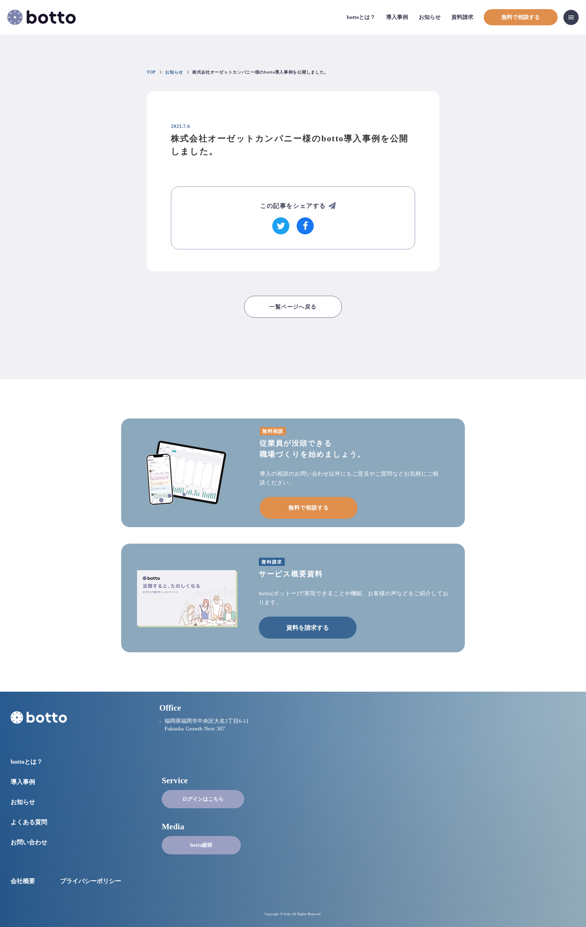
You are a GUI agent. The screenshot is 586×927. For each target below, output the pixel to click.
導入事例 (397, 17)
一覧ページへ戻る (293, 307)
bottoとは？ (361, 17)
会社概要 (23, 881)
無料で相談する (308, 508)
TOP (151, 72)
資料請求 (462, 17)
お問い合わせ (29, 842)
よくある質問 (29, 822)
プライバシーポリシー (90, 881)
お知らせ (430, 17)
